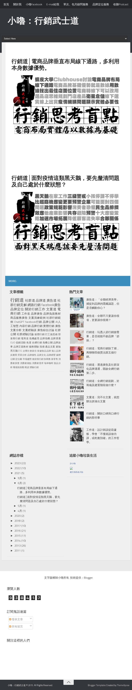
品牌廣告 (37, 314)
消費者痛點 (26, 363)
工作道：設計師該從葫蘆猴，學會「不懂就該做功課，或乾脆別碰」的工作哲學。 (102, 436)
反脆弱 (13, 355)
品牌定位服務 (100, 4)
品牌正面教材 (20, 347)
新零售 (54, 359)
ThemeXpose (123, 685)
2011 (17, 550)
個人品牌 (56, 350)
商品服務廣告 (19, 318)
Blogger (88, 578)
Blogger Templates (97, 685)
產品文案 (50, 347)
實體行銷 (48, 326)
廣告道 (52, 300)
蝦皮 (27, 367)
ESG (20, 350)
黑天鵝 (14, 351)
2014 (17, 541)
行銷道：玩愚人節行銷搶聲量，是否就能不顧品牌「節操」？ (102, 336)
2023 (17, 463)
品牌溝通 (56, 338)
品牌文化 (41, 355)
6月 (20, 483)
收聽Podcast (120, 4)
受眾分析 (22, 355)
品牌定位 (17, 309)
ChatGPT (19, 322)
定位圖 (18, 359)
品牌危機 (45, 338)
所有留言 (17, 626)
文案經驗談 (29, 330)
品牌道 (41, 300)
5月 (20, 506)
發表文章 (17, 619)
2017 (17, 526)
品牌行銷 (36, 326)
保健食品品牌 (44, 350)
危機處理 (34, 338)
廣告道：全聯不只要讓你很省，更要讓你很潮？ (102, 318)
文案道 (51, 309)
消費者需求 (38, 363)
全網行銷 (37, 342)
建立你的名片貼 (76, 472)
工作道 (25, 314)
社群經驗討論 (25, 334)
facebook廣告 (51, 304)
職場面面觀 (18, 367)
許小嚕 (73, 463)
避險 (58, 347)
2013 (17, 546)
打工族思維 (51, 334)
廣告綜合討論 (45, 330)
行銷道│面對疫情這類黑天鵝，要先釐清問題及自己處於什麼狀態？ (38, 499)
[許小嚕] (71, 468)
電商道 (25, 338)
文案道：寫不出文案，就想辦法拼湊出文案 (102, 399)
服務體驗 (34, 347)
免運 (28, 342)
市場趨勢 (27, 359)
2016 (17, 531)
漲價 (42, 347)
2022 (17, 468)
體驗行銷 (34, 367)
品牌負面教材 (51, 314)
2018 (17, 521)
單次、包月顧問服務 (75, 4)
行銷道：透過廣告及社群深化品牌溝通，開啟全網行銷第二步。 (102, 369)
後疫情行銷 (37, 359)
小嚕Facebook (34, 4)
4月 (20, 511)
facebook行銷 (33, 322)
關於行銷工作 (35, 309)
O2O (12, 342)
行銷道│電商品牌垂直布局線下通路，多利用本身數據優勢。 (37, 490)
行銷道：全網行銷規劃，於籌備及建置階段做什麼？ (102, 383)
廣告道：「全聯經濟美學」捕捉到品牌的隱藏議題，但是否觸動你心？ (102, 303)
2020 (17, 516)
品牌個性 (31, 355)
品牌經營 (51, 355)
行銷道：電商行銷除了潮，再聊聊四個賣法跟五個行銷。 (102, 352)
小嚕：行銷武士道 (43, 20)
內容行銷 (25, 326)
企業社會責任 (30, 350)
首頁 (6, 4)
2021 (17, 473)
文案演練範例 (37, 318)
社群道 (30, 300)
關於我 (17, 4)
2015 (17, 536)
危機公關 (48, 342)
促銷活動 (21, 342)
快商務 (47, 359)
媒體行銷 (40, 334)
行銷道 (17, 300)
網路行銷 (34, 304)
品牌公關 (49, 322)
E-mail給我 (52, 4)
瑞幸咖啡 (48, 363)
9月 (20, 478)
